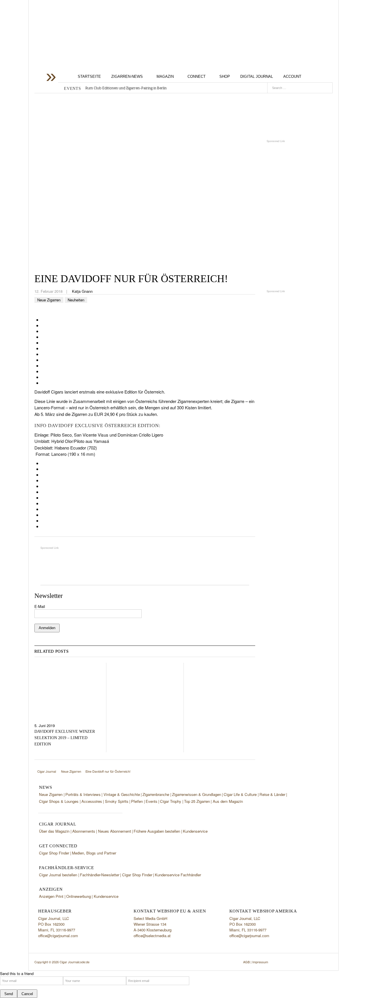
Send (8, 994)
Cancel (27, 994)
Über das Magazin (54, 831)
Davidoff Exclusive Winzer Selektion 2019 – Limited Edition (64, 737)
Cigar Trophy (170, 801)
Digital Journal (256, 76)
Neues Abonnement (114, 831)
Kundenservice (195, 831)
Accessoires (91, 801)
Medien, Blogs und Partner (94, 853)
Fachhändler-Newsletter (99, 874)
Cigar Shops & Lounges (59, 801)
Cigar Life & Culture (240, 794)
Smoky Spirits (116, 801)
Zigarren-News (127, 76)
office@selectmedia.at (152, 935)
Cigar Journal (80, 45)
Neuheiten (76, 300)
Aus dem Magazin (228, 801)
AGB (246, 962)
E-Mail (39, 606)
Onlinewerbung (78, 896)
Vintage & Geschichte (122, 794)
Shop (224, 76)
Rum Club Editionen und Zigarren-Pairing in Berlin (126, 88)
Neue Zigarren (48, 300)
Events (151, 801)
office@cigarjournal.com (58, 935)
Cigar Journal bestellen (58, 874)
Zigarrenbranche (155, 794)
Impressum (260, 962)
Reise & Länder (272, 794)
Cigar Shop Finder (54, 853)
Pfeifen (137, 801)
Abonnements (83, 831)
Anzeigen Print (51, 896)
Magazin (165, 76)
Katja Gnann (82, 291)
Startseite (89, 76)
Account (292, 76)
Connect (197, 76)
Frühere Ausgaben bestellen (157, 831)
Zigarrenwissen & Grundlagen (196, 794)
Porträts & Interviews (83, 794)
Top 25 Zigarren (197, 801)
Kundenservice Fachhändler (178, 874)
